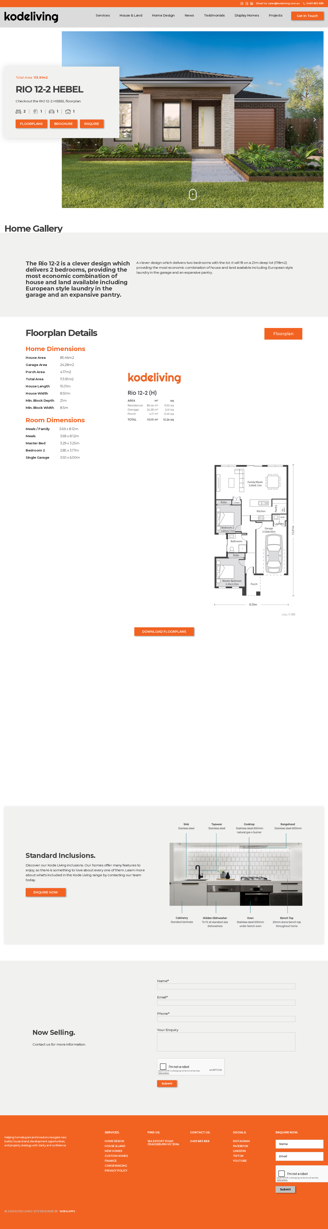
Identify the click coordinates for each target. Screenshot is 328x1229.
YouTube (240, 1160)
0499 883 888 (199, 1141)
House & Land (131, 15)
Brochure (63, 124)
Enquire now (45, 892)
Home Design (163, 15)
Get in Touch (307, 16)
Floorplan (283, 333)
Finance (111, 1160)
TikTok (238, 1156)
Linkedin (239, 1151)
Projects (275, 15)
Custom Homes (116, 1156)
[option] (193, 119)
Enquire (91, 124)
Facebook (240, 1146)
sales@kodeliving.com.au (284, 3)
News (189, 15)
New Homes (113, 1151)
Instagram (241, 1141)
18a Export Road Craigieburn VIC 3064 (163, 1143)
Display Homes (247, 15)
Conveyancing (116, 1165)
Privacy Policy (116, 1170)
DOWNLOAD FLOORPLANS (164, 632)
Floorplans (31, 124)
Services (103, 15)
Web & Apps (67, 1211)
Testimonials (214, 15)
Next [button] (314, 119)
